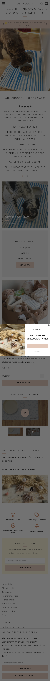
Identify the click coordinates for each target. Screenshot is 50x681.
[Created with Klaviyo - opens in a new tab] (25, 356)
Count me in (37, 346)
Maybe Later (37, 351)
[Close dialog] (49, 325)
